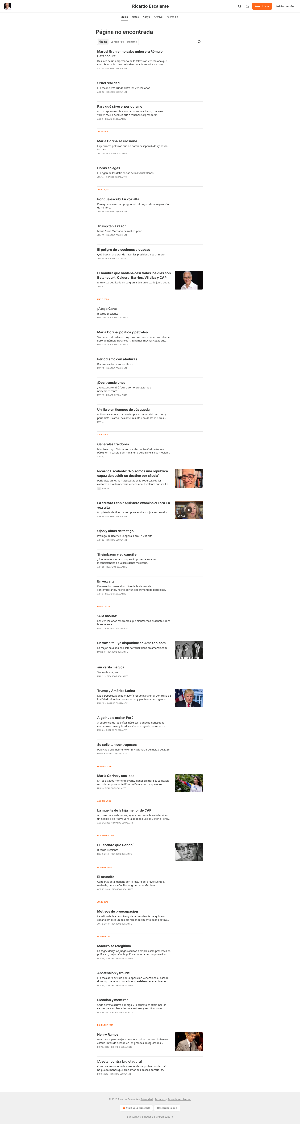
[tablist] (118, 41)
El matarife (105, 877)
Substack (132, 1116)
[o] (188, 510)
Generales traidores (113, 444)
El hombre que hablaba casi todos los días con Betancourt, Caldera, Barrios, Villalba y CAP (134, 275)
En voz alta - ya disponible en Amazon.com (131, 643)
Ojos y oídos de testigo (115, 531)
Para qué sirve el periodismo (119, 107)
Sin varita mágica (107, 672)
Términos (160, 1099)
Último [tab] (103, 41)
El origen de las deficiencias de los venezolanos (125, 173)
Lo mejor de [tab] (117, 41)
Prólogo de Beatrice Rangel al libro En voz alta (124, 535)
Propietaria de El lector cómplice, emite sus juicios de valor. (132, 512)
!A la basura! (107, 616)
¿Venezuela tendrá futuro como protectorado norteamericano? (124, 389)
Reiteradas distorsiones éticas (114, 364)
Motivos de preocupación (117, 911)
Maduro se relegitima (114, 946)
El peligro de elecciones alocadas (123, 250)
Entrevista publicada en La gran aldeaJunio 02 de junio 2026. (133, 282)
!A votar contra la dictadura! (119, 1061)
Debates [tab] (132, 41)
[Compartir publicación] (247, 6)
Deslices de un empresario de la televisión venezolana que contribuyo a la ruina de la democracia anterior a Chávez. (132, 62)
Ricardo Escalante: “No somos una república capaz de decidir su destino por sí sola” (132, 473)
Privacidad (147, 1099)
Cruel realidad (108, 83)
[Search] (239, 6)
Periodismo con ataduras (117, 359)
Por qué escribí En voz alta (118, 199)
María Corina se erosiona (117, 141)
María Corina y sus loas (115, 776)
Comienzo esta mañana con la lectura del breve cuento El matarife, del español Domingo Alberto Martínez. (131, 883)
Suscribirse (262, 6)
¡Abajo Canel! (108, 309)
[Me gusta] (99, 291)
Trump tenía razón (112, 226)
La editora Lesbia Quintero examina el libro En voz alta (133, 505)
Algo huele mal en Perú (115, 718)
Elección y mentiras (112, 1000)
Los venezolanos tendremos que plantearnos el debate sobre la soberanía (133, 622)
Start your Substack (138, 1108)
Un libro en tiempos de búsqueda (123, 410)
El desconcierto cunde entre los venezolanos (123, 88)
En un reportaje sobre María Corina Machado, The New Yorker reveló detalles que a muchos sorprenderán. (130, 113)
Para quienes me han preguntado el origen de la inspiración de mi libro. (133, 205)
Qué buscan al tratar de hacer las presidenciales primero (131, 254)
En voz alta (106, 581)
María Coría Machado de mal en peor (119, 231)
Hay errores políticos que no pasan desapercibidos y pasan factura (132, 147)
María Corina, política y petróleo (122, 332)
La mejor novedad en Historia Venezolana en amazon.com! (132, 647)
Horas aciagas (108, 168)
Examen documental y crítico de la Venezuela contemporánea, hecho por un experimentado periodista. (131, 587)
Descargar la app (167, 1108)
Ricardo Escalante (116, 68)
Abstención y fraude (113, 973)
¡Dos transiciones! (112, 383)
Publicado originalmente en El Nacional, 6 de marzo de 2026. (133, 749)
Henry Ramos (108, 1035)
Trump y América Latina (116, 691)
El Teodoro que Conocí (115, 845)
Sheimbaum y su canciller (117, 554)
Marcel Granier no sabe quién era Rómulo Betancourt (130, 54)
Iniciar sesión (285, 6)
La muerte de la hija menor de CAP (124, 810)
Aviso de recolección (179, 1099)
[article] (150, 62)
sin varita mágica (110, 667)
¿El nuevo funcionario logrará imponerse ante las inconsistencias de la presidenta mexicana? (126, 560)
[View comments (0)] (124, 96)
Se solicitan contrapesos (117, 745)
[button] (124, 17)
